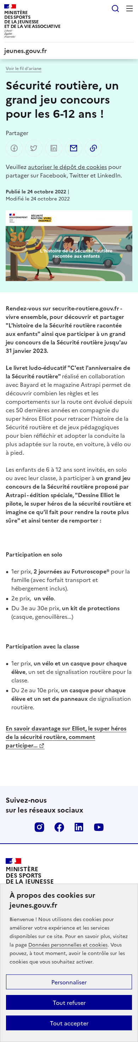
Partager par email (73, 148)
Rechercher (115, 8)
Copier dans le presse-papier (93, 148)
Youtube (98, 827)
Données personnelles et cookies (68, 944)
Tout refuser (69, 1002)
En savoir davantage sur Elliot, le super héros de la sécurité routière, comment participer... (66, 736)
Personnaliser (69, 982)
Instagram (39, 827)
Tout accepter (69, 1023)
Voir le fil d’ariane (23, 68)
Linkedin (78, 827)
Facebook (59, 827)
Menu (129, 8)
